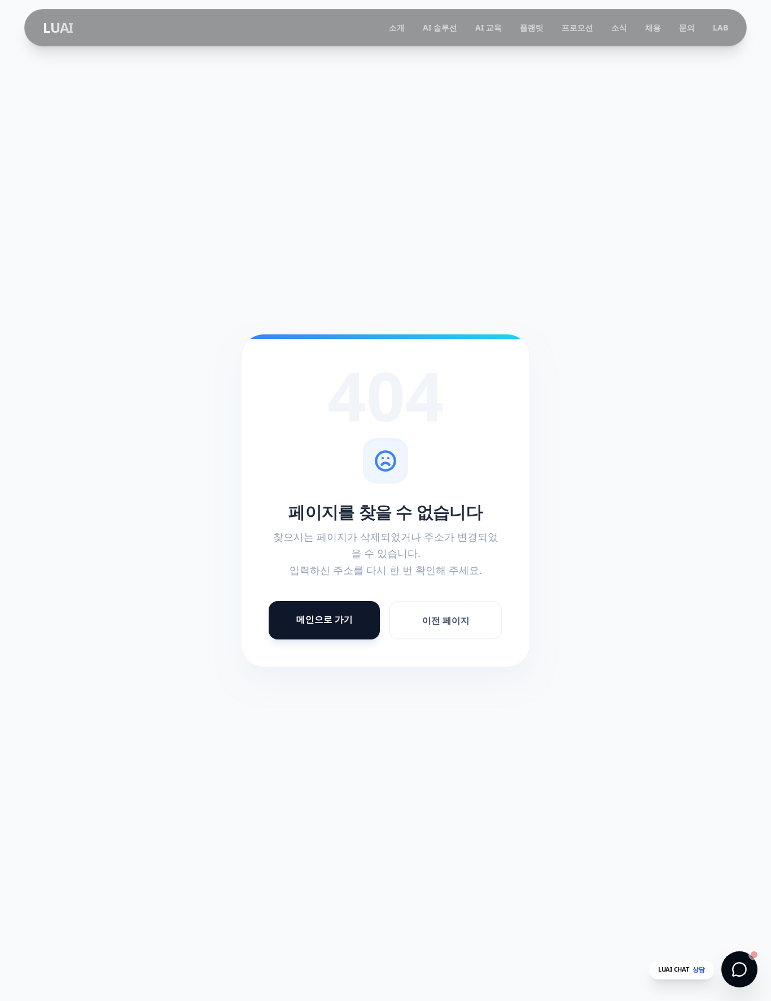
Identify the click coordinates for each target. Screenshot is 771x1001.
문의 (687, 27)
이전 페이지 (446, 620)
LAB (720, 27)
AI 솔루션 (440, 27)
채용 (653, 27)
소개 (397, 27)
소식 (619, 27)
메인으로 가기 (324, 619)
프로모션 (577, 27)
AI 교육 (488, 27)
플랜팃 (532, 27)
